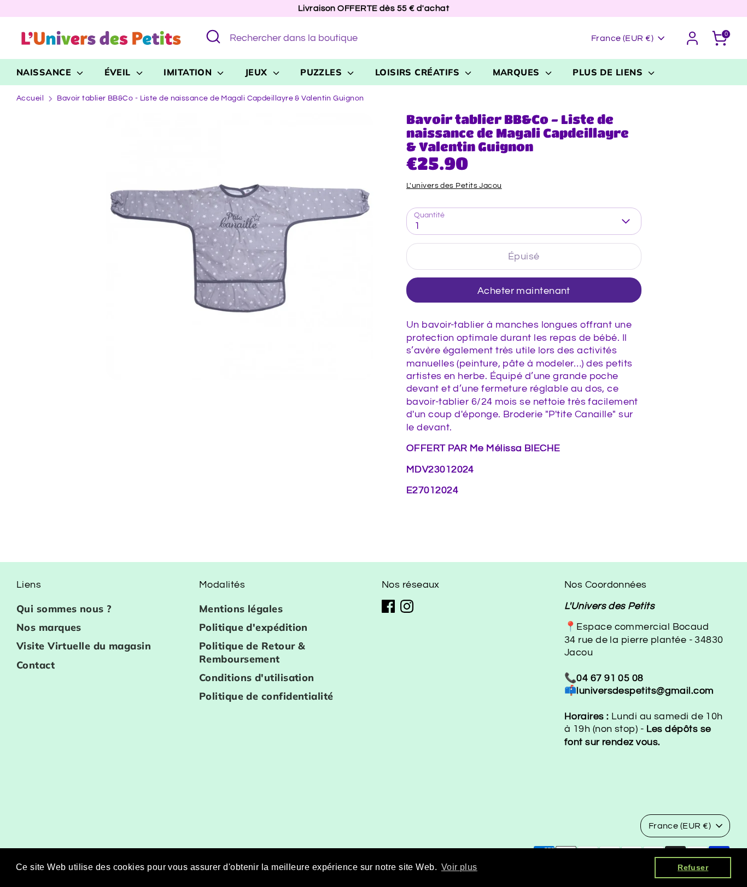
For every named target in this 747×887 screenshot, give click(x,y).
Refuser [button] (693, 867)
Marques (518, 72)
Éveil (119, 72)
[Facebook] (388, 606)
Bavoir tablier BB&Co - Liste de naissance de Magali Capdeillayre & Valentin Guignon (210, 98)
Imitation (189, 72)
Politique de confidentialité (266, 696)
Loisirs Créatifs (419, 72)
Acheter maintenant (523, 291)
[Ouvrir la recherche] (213, 37)
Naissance (45, 72)
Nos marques (48, 627)
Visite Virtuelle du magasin (83, 646)
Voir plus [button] (459, 867)
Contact (35, 665)
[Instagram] (406, 606)
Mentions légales (241, 608)
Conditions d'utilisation (256, 677)
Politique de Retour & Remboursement (252, 652)
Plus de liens (609, 72)
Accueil (30, 98)
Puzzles (322, 72)
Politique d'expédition (253, 627)
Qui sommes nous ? (64, 608)
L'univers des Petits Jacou (454, 186)
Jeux (257, 72)
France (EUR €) (622, 38)
